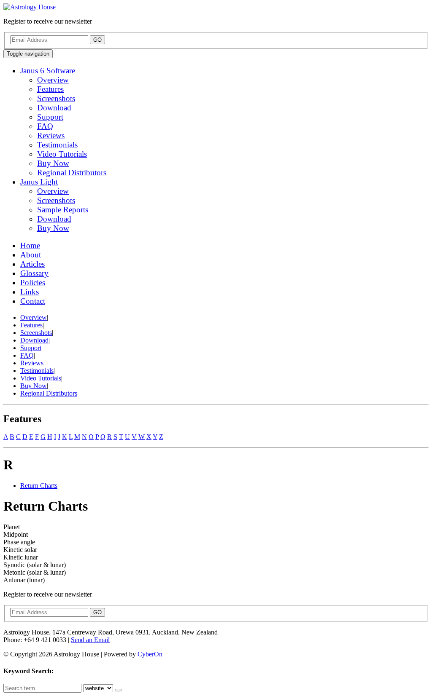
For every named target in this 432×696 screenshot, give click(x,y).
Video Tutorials (62, 154)
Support (50, 116)
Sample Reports (62, 209)
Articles (32, 264)
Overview (53, 79)
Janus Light (39, 181)
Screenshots (56, 98)
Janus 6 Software (47, 70)
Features (50, 89)
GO (97, 40)
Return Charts (38, 485)
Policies (32, 282)
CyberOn (150, 654)
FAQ (45, 126)
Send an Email (90, 639)
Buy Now (53, 163)
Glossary (34, 273)
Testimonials (57, 144)
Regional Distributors (71, 172)
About (30, 254)
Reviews (51, 135)
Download (54, 107)
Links (29, 291)
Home (30, 245)
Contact (32, 301)
